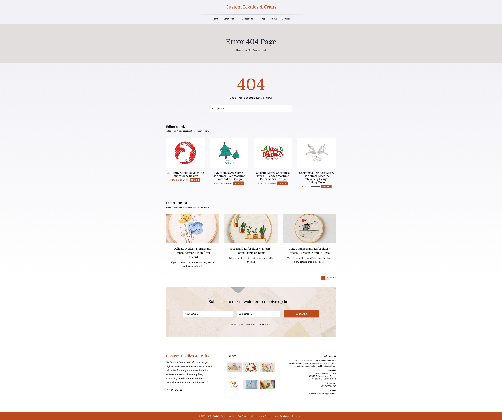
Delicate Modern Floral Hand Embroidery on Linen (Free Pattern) (192, 253)
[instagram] (176, 390)
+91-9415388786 (328, 386)
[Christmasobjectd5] (316, 139)
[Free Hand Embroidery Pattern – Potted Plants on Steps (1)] (251, 215)
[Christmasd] (273, 139)
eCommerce (256, 416)
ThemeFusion (297, 416)
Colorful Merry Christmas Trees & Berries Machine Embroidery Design (273, 176)
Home (238, 50)
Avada (215, 416)
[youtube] (181, 390)
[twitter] (172, 390)
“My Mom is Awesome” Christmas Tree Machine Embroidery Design (229, 176)
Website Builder (227, 416)
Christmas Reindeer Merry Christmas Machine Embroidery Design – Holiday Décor (316, 177)
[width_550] (309, 215)
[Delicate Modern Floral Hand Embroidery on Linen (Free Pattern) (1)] (192, 215)
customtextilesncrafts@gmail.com (321, 393)
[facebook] (167, 390)
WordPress (242, 416)
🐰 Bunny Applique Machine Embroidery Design (185, 174)
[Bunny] (185, 139)
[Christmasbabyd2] (229, 139)
